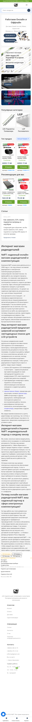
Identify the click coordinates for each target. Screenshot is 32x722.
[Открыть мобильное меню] (2, 5)
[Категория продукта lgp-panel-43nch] (23, 123)
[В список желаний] (12, 147)
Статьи (9, 627)
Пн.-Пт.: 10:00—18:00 (13, 667)
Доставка (10, 614)
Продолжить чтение (9, 237)
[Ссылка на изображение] (16, 591)
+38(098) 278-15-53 (12, 651)
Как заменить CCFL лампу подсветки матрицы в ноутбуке (14, 222)
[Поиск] (28, 10)
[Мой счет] (30, 5)
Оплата (9, 611)
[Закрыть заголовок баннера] (30, 1)
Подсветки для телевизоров (8, 568)
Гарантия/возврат (12, 617)
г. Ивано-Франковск (13, 660)
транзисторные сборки (11, 391)
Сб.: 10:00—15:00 (12, 669)
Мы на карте (11, 657)
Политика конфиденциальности (13, 637)
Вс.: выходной (11, 673)
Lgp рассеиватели (5, 571)
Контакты (10, 630)
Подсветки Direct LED (6, 574)
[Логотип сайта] (16, 5)
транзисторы (22, 393)
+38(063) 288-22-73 (12, 648)
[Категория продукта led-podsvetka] (8, 123)
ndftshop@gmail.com (13, 654)
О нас (9, 633)
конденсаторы (9, 408)
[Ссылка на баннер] (16, 59)
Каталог (9, 608)
